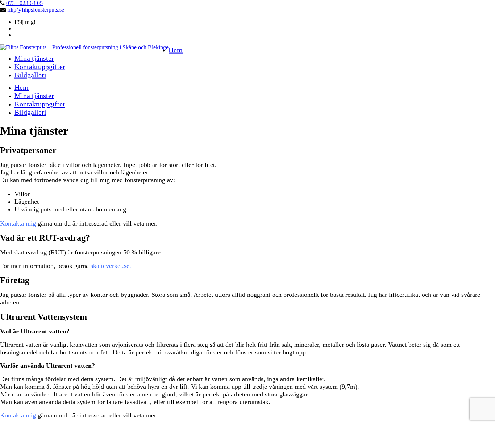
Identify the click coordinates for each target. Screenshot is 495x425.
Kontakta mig (18, 223)
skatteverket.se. (111, 265)
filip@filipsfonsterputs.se (35, 10)
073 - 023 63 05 (24, 3)
